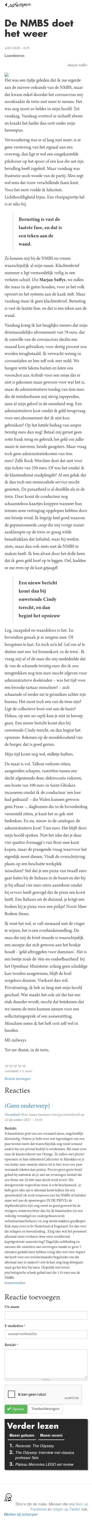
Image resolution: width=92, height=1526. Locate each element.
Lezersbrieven (15, 56)
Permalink (12, 1115)
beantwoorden (15, 1283)
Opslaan (18, 1409)
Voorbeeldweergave (45, 1409)
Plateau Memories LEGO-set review (44, 1464)
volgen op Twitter (66, 1509)
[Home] (46, 5)
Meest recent (51, 1435)
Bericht (11, 1345)
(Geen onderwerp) (27, 1106)
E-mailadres (15, 1326)
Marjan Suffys (77, 65)
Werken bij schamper (21, 1514)
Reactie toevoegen (17, 1079)
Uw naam (12, 1307)
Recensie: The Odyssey (34, 1445)
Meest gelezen (22, 1435)
